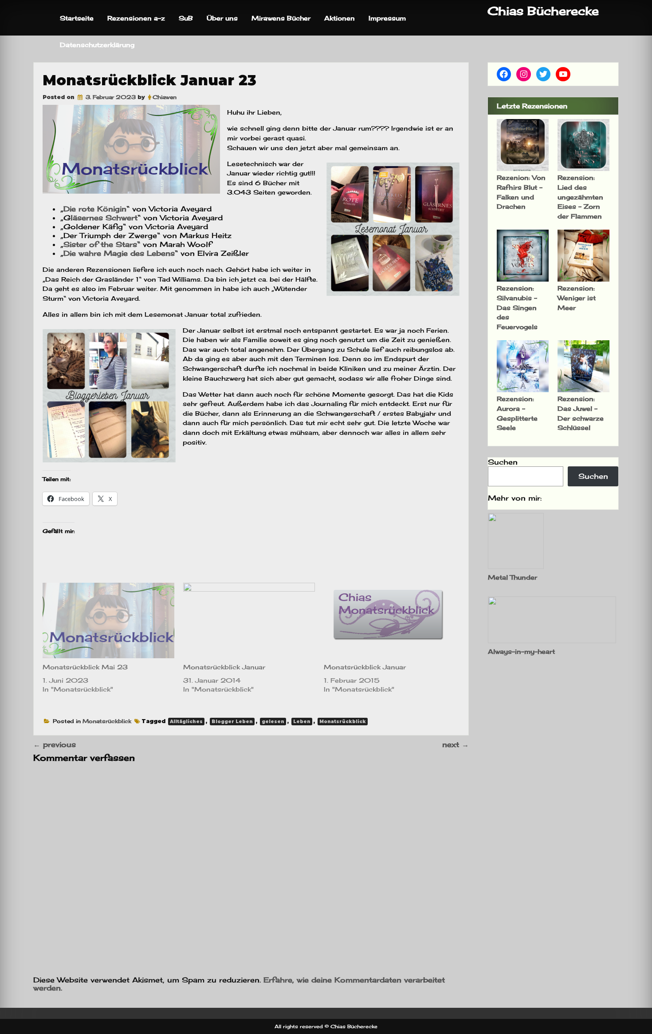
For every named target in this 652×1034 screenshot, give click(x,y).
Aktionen (339, 18)
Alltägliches (186, 721)
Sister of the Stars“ (101, 244)
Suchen (503, 461)
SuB (186, 18)
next (455, 744)
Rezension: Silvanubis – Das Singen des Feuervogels (517, 307)
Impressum (387, 18)
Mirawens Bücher (280, 18)
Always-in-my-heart (521, 651)
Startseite (77, 18)
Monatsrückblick (106, 721)
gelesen (273, 721)
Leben (301, 721)
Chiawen (165, 97)
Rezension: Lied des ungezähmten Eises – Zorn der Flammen (580, 196)
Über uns (222, 18)
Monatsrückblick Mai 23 (85, 667)
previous (54, 744)
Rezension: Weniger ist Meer (577, 297)
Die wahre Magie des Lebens (119, 253)
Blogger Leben (232, 721)
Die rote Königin (94, 208)
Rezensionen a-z (136, 18)
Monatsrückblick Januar (224, 667)
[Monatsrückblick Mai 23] (108, 620)
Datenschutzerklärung (97, 44)
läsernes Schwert (104, 217)
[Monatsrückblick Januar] (249, 620)
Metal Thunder (512, 577)
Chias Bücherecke (543, 11)
